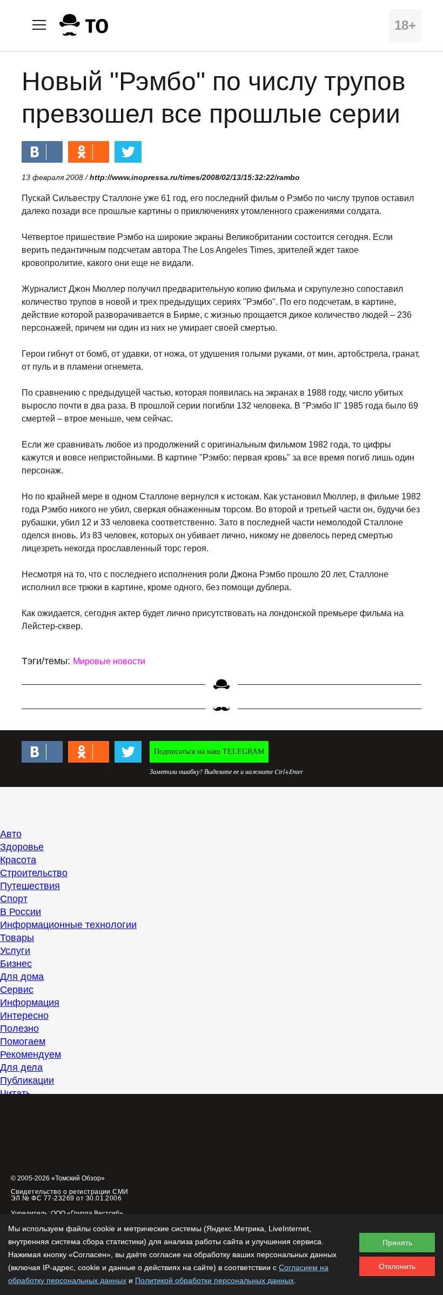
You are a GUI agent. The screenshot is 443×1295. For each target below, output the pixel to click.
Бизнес (16, 963)
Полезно (19, 1028)
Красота (18, 860)
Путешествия (30, 885)
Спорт (14, 898)
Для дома (22, 976)
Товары (17, 937)
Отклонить (397, 1266)
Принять (397, 1242)
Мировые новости (109, 661)
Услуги (15, 950)
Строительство (34, 872)
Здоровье (22, 847)
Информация (29, 1002)
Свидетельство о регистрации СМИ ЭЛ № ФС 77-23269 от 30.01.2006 (70, 1195)
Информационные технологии (68, 924)
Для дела (21, 1067)
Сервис (16, 989)
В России (20, 911)
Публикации (27, 1080)
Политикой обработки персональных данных (214, 1280)
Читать (15, 1093)
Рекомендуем (30, 1054)
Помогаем (22, 1041)
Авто (11, 834)
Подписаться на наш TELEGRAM (209, 751)
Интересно (24, 1015)
